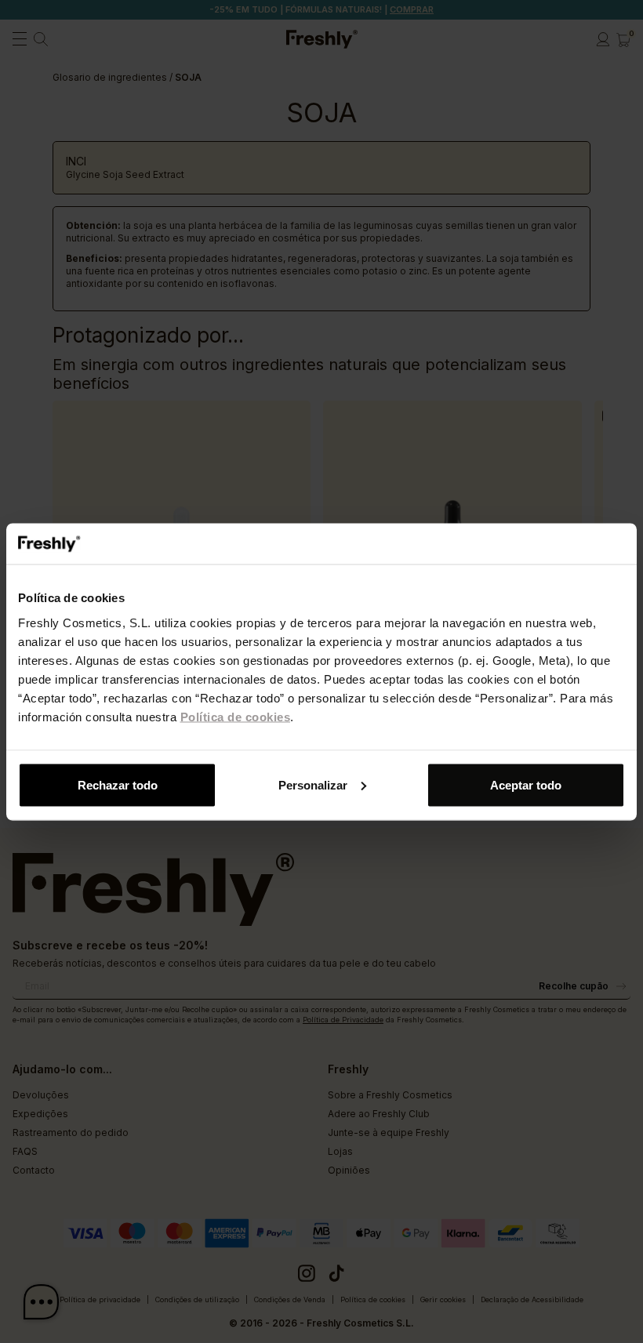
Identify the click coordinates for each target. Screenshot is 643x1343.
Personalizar (312, 784)
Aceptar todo (525, 784)
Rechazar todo (118, 784)
